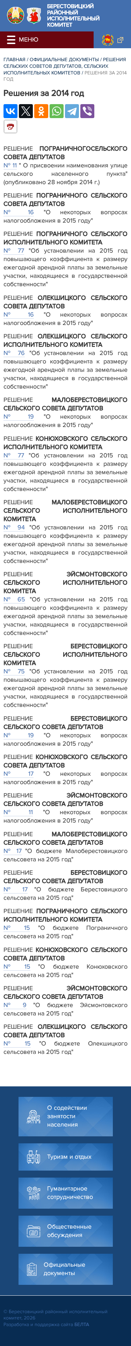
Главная (14, 60)
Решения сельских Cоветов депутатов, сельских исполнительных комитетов (64, 66)
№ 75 (14, 671)
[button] (12, 39)
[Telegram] (72, 111)
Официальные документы (64, 60)
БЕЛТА (81, 1324)
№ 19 (18, 416)
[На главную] (15, 15)
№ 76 (14, 353)
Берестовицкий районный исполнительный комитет (73, 15)
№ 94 (14, 527)
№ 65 (14, 599)
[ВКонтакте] (10, 111)
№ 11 (10, 165)
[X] (26, 111)
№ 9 (15, 1005)
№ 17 (18, 773)
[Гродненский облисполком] (112, 39)
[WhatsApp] (57, 111)
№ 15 (16, 928)
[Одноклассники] (41, 111)
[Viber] (87, 111)
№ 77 (13, 250)
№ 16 (18, 212)
